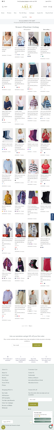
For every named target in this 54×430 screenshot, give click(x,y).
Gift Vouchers (5, 395)
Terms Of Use (5, 382)
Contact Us (31, 372)
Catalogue (31, 13)
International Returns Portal (35, 380)
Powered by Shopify (16, 425)
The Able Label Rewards (8, 400)
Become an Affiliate (7, 405)
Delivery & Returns (33, 377)
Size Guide (5, 393)
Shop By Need (49, 13)
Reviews (4, 377)
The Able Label (8, 425)
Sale (31, 17)
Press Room (5, 380)
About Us (4, 372)
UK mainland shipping (23, 1)
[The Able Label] (27, 6)
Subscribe (37, 345)
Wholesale (5, 408)
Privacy (4, 385)
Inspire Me (40, 13)
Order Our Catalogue (7, 403)
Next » (30, 326)
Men (15, 13)
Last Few (24, 17)
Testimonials (31, 375)
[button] (51, 427)
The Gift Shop (22, 13)
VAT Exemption (6, 398)
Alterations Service (33, 382)
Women (9, 13)
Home (2, 13)
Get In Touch (5, 375)
